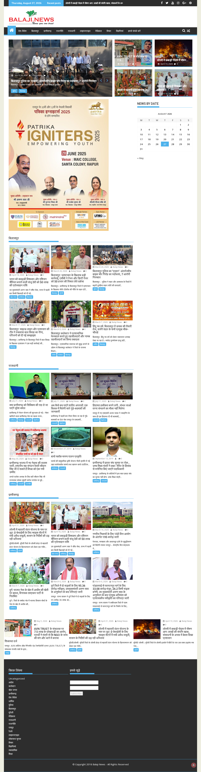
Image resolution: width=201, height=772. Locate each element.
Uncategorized (17, 678)
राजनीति (59, 31)
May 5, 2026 (125, 64)
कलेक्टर (60, 354)
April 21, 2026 (126, 93)
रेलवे (10, 731)
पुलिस (14, 91)
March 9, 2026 (59, 329)
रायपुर (7, 653)
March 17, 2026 (18, 325)
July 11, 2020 (59, 401)
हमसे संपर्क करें (134, 31)
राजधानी (71, 31)
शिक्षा (11, 753)
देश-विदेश (22, 31)
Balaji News (37, 75)
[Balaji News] (12, 30)
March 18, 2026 (102, 529)
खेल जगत (13, 297)
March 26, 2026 (21, 75)
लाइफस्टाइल (85, 31)
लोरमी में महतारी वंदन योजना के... (133, 90)
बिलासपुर (35, 31)
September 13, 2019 (104, 458)
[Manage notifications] (193, 765)
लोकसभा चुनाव (15, 738)
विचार (109, 31)
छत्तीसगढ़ (47, 31)
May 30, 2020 (17, 458)
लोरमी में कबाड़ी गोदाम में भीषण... (172, 60)
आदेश (54, 354)
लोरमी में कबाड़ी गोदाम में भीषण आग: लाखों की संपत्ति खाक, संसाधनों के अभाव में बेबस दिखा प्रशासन (104, 3)
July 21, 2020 (17, 401)
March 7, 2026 (101, 322)
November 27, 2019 (62, 448)
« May (140, 158)
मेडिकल (98, 31)
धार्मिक (96, 344)
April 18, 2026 (166, 93)
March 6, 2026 (59, 581)
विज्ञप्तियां (119, 31)
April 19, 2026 (166, 64)
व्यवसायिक (13, 750)
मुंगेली (61, 293)
